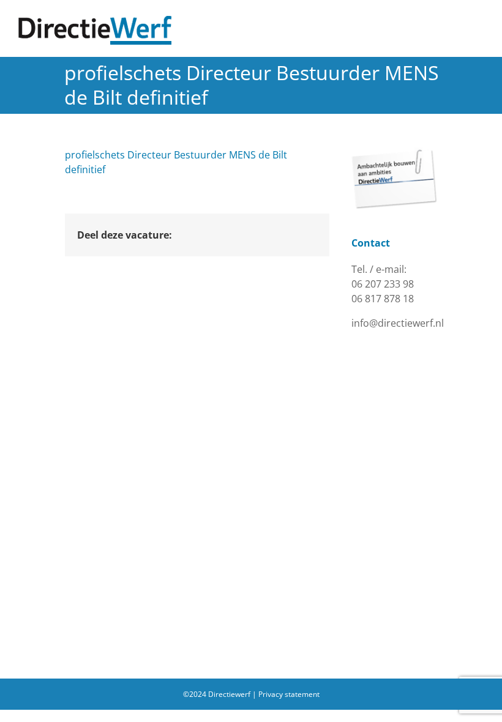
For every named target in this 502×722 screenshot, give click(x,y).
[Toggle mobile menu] (479, 22)
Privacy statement (289, 694)
